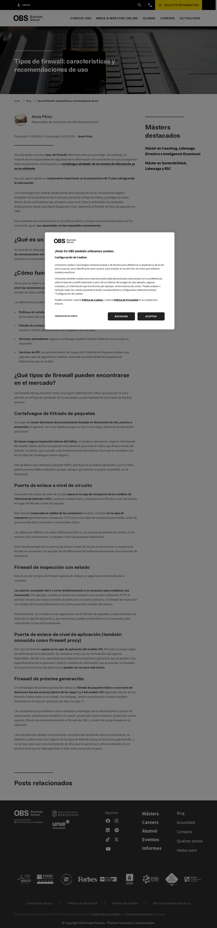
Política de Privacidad (126, 299)
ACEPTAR (150, 316)
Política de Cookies (92, 299)
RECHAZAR (121, 316)
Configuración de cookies (66, 315)
